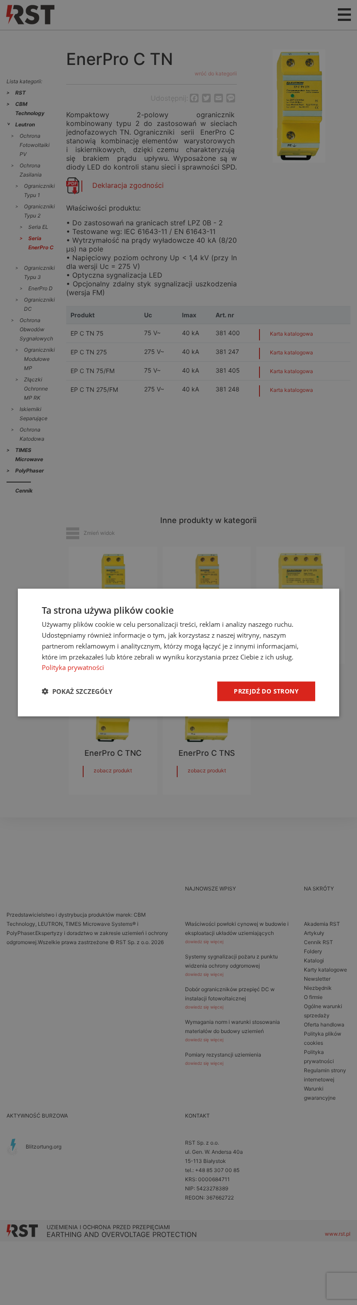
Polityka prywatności (73, 667)
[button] (77, 691)
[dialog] (178, 653)
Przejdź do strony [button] (266, 691)
